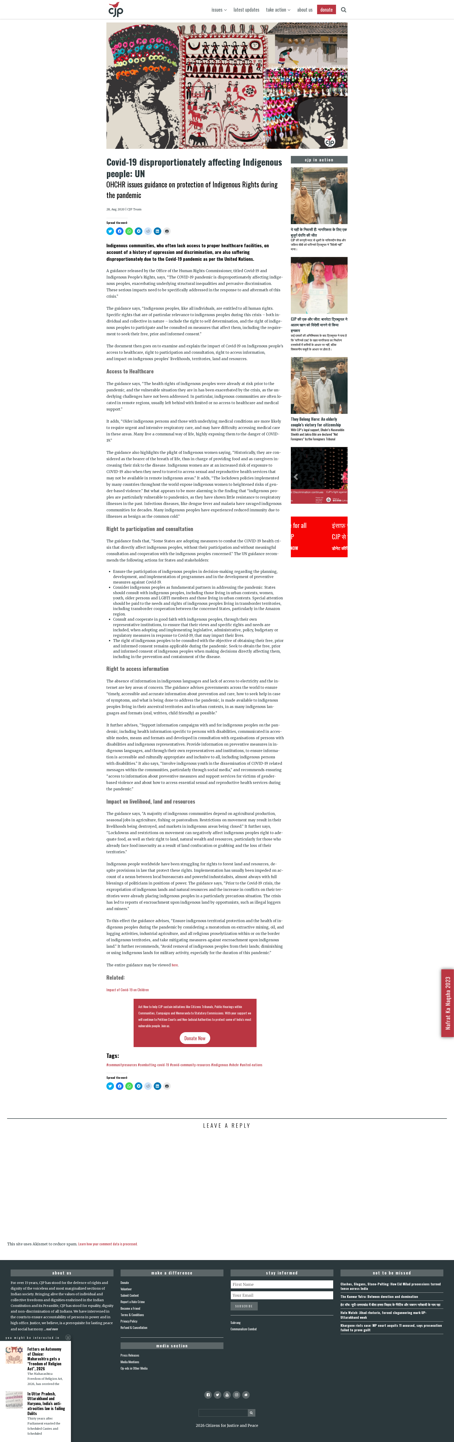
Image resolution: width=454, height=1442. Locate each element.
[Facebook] (208, 1395)
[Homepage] (246, 1395)
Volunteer (126, 1289)
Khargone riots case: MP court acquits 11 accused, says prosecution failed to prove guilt (391, 1327)
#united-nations (251, 1064)
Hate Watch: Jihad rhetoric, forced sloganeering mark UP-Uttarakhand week (383, 1314)
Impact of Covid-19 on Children (127, 989)
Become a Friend (130, 1308)
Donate (125, 1282)
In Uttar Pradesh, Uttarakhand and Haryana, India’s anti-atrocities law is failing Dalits (46, 1403)
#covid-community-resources (190, 1064)
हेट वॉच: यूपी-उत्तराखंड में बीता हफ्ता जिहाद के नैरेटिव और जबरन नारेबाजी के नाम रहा (390, 1304)
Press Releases (130, 1355)
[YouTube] (227, 1395)
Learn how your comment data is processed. (108, 1243)
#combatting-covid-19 (153, 1064)
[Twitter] (217, 1395)
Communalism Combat (244, 1329)
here (175, 964)
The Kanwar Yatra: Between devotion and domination (379, 1296)
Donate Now (194, 1038)
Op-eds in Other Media (134, 1368)
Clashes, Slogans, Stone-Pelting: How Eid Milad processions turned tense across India (390, 1286)
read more (52, 1329)
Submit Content (130, 1295)
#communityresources (121, 1064)
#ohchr (234, 1064)
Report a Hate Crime (133, 1301)
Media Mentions (130, 1361)
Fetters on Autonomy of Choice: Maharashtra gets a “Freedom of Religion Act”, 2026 (44, 1358)
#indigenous (219, 1064)
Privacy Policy (129, 1321)
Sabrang (235, 1322)
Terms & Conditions (132, 1314)
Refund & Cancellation (134, 1327)
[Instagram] (236, 1395)
